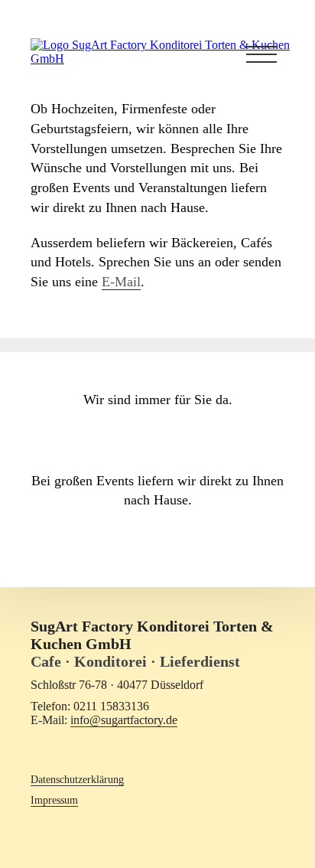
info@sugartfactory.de (123, 719)
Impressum (54, 800)
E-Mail (121, 281)
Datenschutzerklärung (77, 779)
